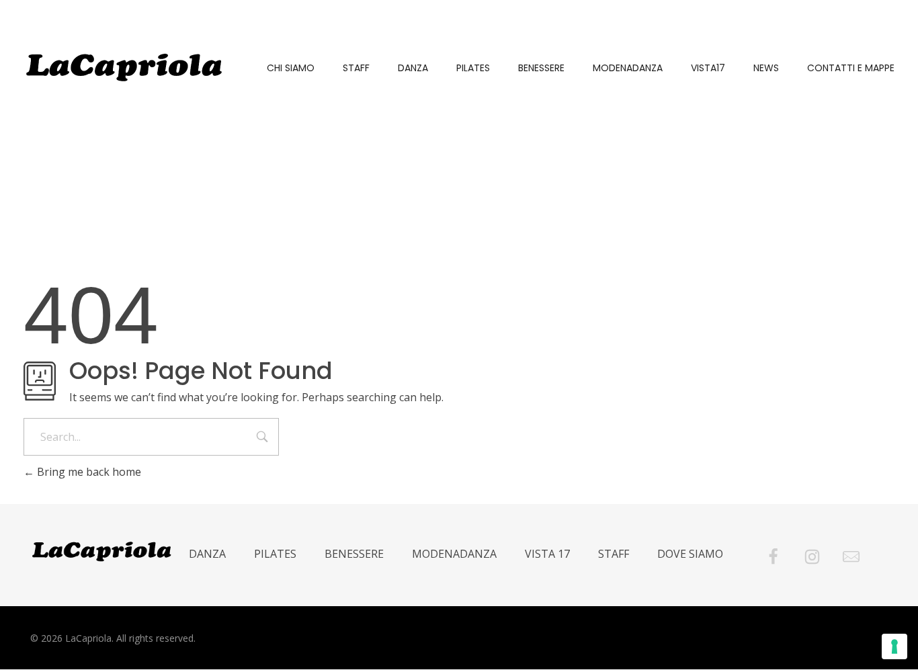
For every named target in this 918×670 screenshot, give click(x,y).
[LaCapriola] (124, 67)
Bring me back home (87, 471)
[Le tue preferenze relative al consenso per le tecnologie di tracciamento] (894, 646)
